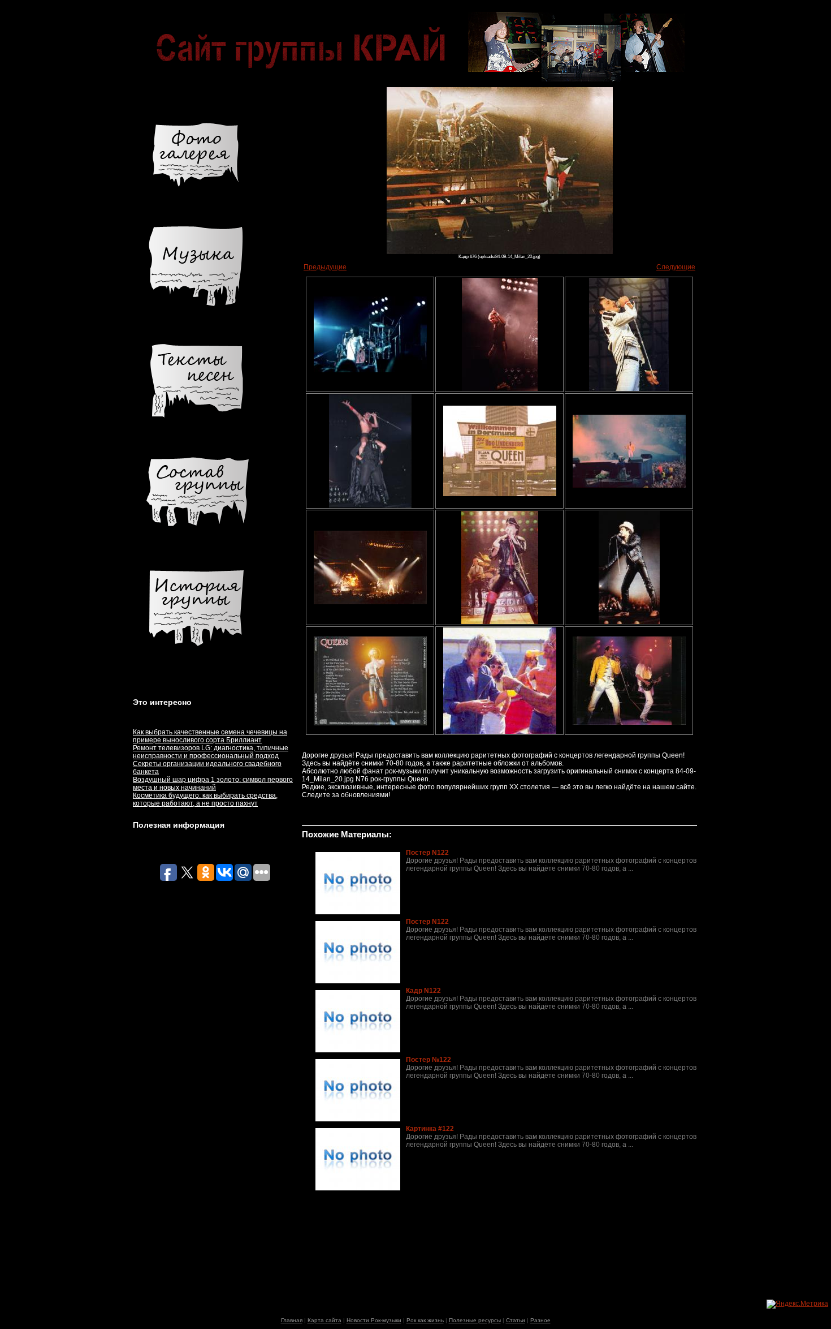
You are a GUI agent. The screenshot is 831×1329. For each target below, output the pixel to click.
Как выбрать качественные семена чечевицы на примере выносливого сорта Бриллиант (210, 736)
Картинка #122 (430, 1129)
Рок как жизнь (425, 1320)
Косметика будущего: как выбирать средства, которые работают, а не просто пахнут (205, 799)
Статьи (515, 1320)
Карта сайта (324, 1320)
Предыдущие (325, 267)
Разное (540, 1320)
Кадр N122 (423, 991)
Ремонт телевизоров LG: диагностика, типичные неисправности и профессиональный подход (210, 752)
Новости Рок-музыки (374, 1320)
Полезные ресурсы (475, 1320)
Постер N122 (427, 853)
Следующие (675, 267)
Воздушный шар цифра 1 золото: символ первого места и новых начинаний (213, 784)
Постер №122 (428, 1060)
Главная (291, 1320)
